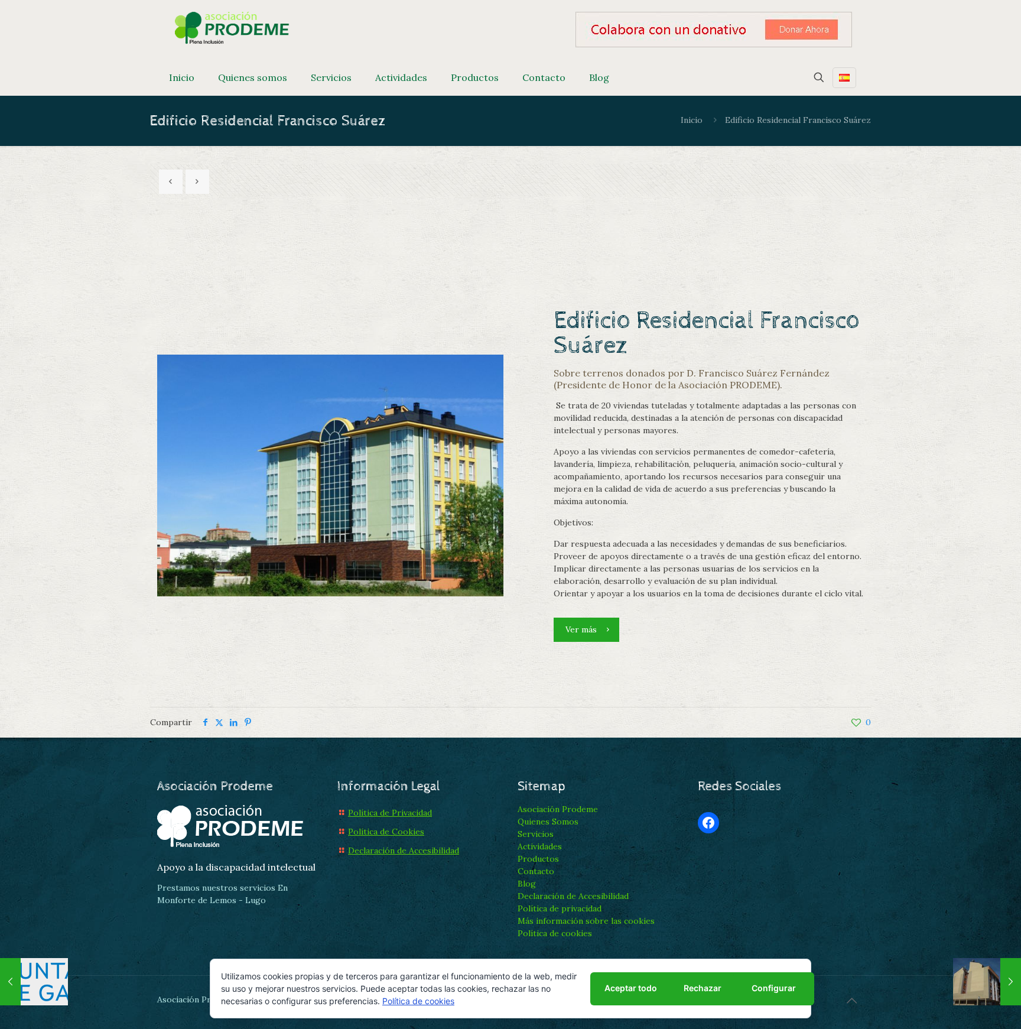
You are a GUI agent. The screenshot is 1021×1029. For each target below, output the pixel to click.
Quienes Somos (548, 821)
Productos (538, 858)
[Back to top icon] (851, 1000)
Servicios (536, 834)
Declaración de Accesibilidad (403, 850)
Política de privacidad (559, 908)
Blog (527, 883)
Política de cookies (555, 933)
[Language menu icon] (844, 77)
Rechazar (702, 988)
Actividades (540, 846)
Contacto (536, 871)
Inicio (692, 120)
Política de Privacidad (390, 812)
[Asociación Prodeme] (232, 27)
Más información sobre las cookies (586, 921)
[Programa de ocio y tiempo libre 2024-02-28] (34, 981)
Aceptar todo (630, 988)
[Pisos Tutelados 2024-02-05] (987, 981)
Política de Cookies (386, 831)
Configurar (774, 988)
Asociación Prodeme (558, 809)
